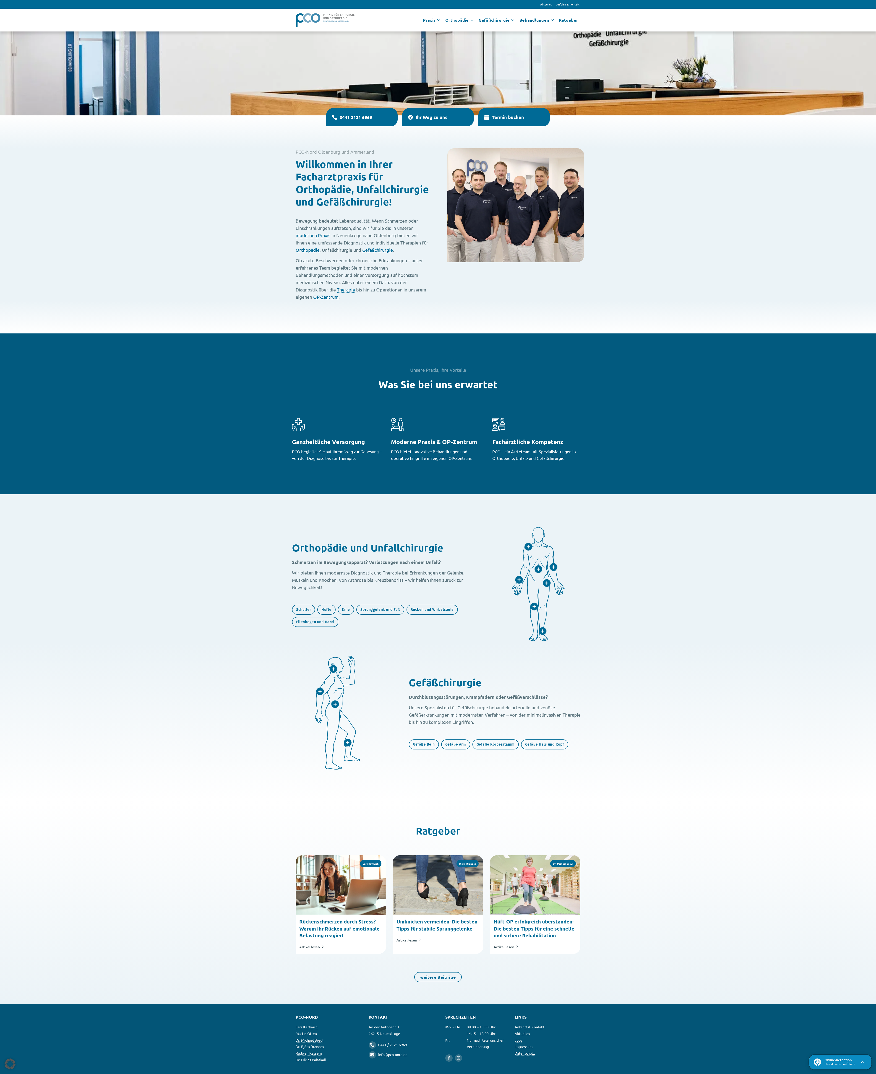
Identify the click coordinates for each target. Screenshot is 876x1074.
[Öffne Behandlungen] (552, 20)
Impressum (524, 1046)
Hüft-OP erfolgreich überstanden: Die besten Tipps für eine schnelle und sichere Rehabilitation (534, 928)
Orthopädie (308, 250)
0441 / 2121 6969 (392, 1044)
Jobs (518, 1040)
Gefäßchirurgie (377, 250)
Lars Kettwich (307, 1027)
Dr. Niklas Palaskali (311, 1059)
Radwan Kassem (309, 1053)
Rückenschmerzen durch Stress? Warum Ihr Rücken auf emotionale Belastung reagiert (339, 928)
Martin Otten (306, 1033)
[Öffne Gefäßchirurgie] (513, 20)
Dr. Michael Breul (309, 1040)
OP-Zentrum (326, 297)
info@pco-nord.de (392, 1054)
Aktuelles (546, 4)
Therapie (346, 289)
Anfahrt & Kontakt (567, 4)
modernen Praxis (313, 235)
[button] (10, 1064)
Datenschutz (525, 1053)
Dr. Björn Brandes (310, 1046)
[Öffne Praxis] (439, 20)
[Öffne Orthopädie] (472, 20)
